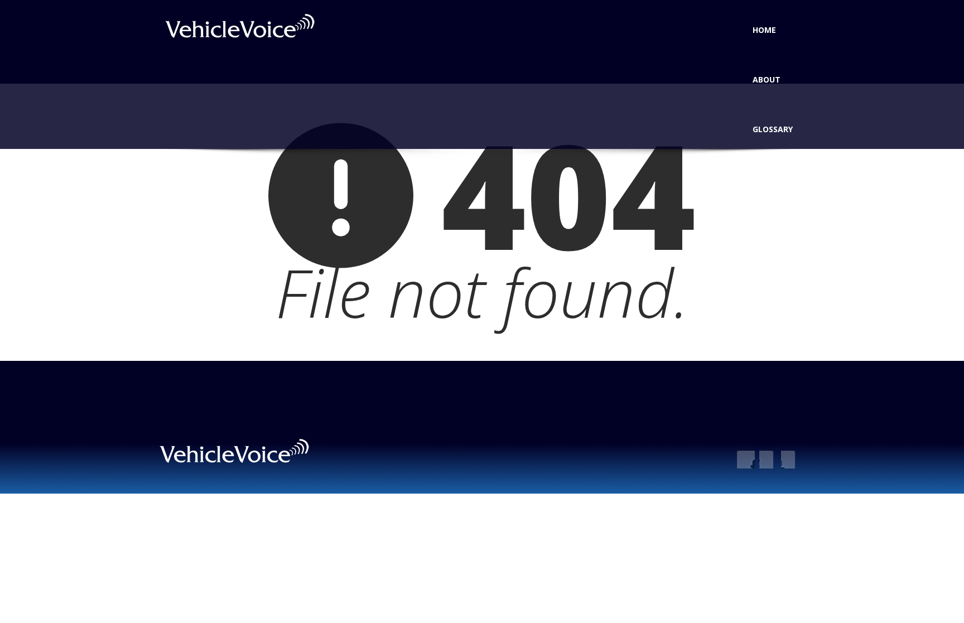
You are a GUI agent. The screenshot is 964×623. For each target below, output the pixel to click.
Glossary (773, 129)
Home (764, 30)
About (766, 79)
